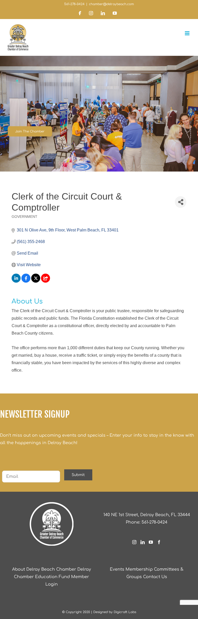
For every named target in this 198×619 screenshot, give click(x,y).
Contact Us (155, 577)
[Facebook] (159, 542)
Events (117, 569)
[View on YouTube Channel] (45, 281)
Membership (139, 569)
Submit (78, 475)
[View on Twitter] (35, 281)
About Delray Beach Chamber (44, 569)
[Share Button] (180, 202)
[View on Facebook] (25, 281)
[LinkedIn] (143, 542)
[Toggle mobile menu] (187, 33)
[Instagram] (134, 542)
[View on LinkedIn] (16, 281)
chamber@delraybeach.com (111, 4)
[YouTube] (151, 542)
